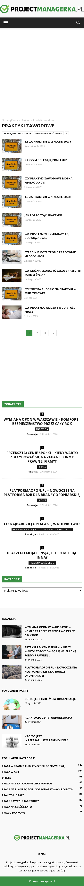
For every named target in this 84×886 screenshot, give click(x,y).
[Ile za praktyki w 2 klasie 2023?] (11, 146)
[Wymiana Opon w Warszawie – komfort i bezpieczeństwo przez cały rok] (11, 631)
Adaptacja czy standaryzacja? (48, 717)
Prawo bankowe (13, 812)
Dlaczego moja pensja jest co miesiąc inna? (42, 555)
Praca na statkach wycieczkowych (27, 783)
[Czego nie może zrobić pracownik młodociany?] (11, 257)
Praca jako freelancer (17, 133)
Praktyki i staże (13, 795)
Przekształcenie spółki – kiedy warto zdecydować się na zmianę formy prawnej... (50, 651)
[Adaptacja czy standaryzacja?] (11, 722)
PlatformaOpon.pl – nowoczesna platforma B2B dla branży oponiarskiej (42, 492)
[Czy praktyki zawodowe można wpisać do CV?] (11, 183)
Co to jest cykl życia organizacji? (50, 699)
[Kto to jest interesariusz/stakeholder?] (11, 741)
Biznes (42, 466)
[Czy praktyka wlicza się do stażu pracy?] (11, 312)
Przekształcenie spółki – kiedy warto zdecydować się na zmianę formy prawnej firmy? (42, 457)
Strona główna (10, 120)
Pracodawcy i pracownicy (20, 801)
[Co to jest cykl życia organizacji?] (11, 703)
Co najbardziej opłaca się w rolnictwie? (42, 524)
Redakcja (32, 434)
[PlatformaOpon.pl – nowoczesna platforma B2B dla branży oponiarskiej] (11, 672)
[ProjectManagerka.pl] (42, 9)
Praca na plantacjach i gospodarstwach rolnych (42, 529)
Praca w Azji (10, 772)
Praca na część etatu (48, 133)
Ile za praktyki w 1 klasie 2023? (47, 197)
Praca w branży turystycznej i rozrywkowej (33, 766)
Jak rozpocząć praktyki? (43, 215)
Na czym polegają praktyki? (45, 160)
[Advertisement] (42, 71)
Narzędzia (42, 429)
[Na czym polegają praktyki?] (11, 164)
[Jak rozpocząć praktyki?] (11, 220)
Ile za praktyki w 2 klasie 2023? (47, 141)
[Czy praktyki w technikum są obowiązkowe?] (11, 238)
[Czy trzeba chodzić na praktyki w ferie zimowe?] (11, 293)
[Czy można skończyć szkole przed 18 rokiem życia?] (11, 275)
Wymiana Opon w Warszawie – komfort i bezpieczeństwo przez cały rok (42, 421)
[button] (78, 22)
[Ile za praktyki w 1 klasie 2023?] (11, 201)
